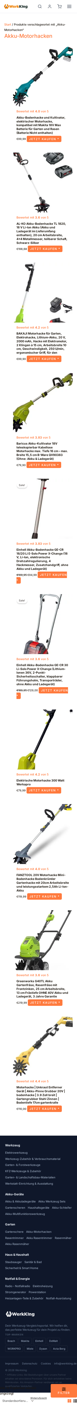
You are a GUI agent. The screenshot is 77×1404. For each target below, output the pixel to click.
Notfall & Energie (17, 1278)
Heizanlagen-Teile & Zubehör (24, 1298)
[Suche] (40, 6)
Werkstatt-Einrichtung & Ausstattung (29, 1183)
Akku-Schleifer (62, 1207)
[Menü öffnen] (69, 6)
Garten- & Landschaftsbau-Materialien (30, 1177)
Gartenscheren (15, 1207)
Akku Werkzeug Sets (51, 1201)
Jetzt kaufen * (44, 139)
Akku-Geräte (14, 1194)
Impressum (12, 1363)
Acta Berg (59, 1348)
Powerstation (37, 1292)
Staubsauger (13, 1262)
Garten (10, 1224)
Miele (30, 1348)
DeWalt (53, 1341)
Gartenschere (14, 1231)
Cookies (46, 1363)
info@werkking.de (65, 1363)
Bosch (11, 1341)
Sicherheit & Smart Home (21, 1268)
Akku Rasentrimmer (39, 1238)
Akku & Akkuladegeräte (20, 1201)
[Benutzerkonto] (49, 6)
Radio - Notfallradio (17, 1286)
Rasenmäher (63, 1238)
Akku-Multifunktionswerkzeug (25, 1214)
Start (7, 24)
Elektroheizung (43, 1286)
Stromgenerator (15, 1292)
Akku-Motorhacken (39, 1231)
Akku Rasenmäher (17, 1244)
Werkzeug (12, 1145)
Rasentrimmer (14, 1238)
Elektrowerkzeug (16, 1152)
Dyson (43, 1348)
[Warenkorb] (59, 6)
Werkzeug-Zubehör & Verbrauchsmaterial (32, 1159)
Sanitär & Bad (33, 1262)
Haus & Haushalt (17, 1254)
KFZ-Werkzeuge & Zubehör (23, 1171)
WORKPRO (14, 1348)
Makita (25, 1341)
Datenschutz (29, 1363)
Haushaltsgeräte (38, 1207)
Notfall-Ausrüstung (58, 1298)
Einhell (39, 1341)
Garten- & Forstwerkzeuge (22, 1165)
